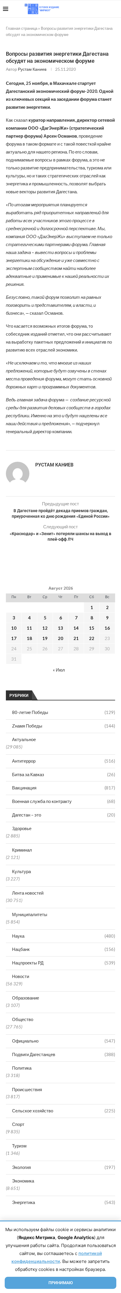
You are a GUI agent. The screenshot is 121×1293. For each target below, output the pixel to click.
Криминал (22, 849)
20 (60, 638)
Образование (25, 997)
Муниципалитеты (29, 914)
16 (107, 628)
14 (76, 628)
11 (29, 628)
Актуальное (24, 739)
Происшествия (27, 1089)
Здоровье (21, 828)
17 (13, 638)
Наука (63, 936)
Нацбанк (63, 949)
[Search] (115, 8)
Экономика (23, 1180)
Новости (20, 976)
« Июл (59, 669)
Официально (63, 1040)
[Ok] (106, 8)
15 (91, 628)
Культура (21, 871)
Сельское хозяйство (63, 1110)
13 (60, 628)
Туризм (19, 1145)
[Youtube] (87, 8)
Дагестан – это (63, 814)
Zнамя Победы (63, 725)
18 (29, 638)
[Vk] (93, 8)
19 (45, 638)
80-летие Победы (63, 712)
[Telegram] (100, 8)
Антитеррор (63, 760)
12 (45, 628)
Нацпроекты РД (63, 962)
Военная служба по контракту (63, 801)
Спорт (18, 1124)
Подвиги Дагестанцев (63, 1054)
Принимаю (60, 1282)
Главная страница (21, 28)
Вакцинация (63, 787)
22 (91, 638)
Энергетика (63, 1202)
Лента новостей (27, 892)
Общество (22, 1019)
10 (13, 628)
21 (76, 638)
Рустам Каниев (32, 69)
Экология (63, 1167)
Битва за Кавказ (63, 774)
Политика (21, 1068)
